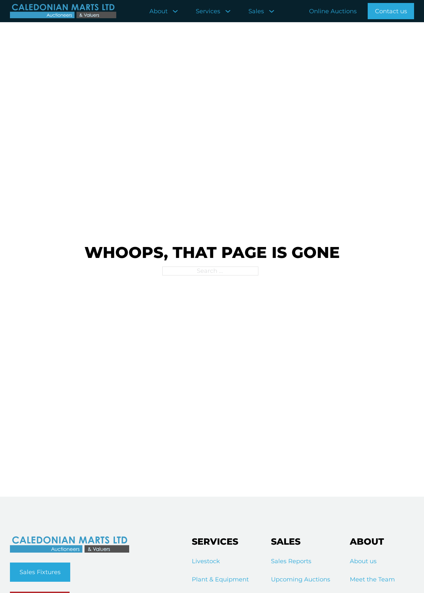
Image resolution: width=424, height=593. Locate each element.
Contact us (391, 11)
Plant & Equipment (220, 579)
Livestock (206, 561)
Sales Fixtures (40, 572)
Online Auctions (333, 11)
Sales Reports (291, 561)
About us (363, 561)
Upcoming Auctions (300, 579)
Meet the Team (372, 579)
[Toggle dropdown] (175, 11)
